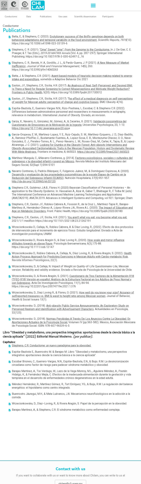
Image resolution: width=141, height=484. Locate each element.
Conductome (11, 16)
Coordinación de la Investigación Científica (13, 5)
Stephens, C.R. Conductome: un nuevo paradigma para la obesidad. (51, 345)
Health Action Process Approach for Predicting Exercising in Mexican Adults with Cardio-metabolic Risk (72, 255)
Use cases (62, 16)
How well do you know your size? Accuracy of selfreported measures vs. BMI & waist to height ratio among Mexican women (73, 294)
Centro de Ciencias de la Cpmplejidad (24, 5)
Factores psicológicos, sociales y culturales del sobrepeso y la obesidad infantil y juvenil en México (72, 159)
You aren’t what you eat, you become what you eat (97, 217)
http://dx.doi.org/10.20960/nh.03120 (34, 181)
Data (28, 16)
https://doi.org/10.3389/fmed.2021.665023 (103, 151)
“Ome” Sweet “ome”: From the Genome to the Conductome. (75, 49)
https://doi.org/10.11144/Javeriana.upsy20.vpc (40, 128)
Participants (107, 16)
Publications (45, 16)
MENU (93, 5)
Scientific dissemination (85, 16)
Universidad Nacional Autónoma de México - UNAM (4, 5)
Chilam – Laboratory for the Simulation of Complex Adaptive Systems (37, 5)
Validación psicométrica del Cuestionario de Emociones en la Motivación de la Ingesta (69, 123)
